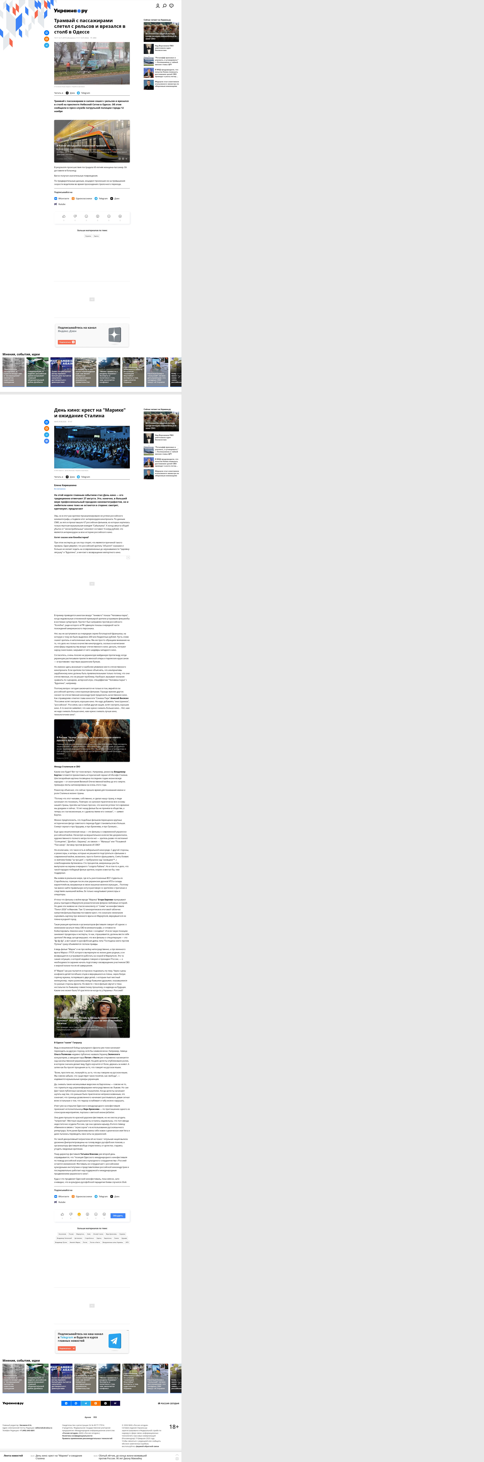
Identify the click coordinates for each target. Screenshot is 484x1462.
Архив (88, 1417)
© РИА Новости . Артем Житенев (64, 470)
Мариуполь (80, 1234)
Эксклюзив (62, 1234)
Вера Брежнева (111, 1234)
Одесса (96, 236)
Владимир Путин (61, 1242)
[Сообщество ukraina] (76, 1403)
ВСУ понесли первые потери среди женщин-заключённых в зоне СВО (161, 36)
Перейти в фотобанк (78, 86)
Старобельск (89, 1238)
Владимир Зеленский (64, 1238)
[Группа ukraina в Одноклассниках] (95, 1403)
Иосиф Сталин (98, 1234)
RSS (95, 1417)
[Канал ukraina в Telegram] (86, 1403)
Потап (85, 1242)
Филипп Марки (75, 1242)
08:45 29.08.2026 (60, 422)
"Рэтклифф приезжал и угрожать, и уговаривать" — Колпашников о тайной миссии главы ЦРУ (166, 61)
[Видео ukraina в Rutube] (115, 1403)
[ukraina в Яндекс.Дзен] (105, 1403)
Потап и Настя (95, 1242)
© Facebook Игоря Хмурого (62, 86)
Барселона (107, 1238)
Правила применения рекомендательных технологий (87, 1438)
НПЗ (127, 1242)
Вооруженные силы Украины (113, 1242)
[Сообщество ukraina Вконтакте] (66, 1403)
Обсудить (118, 1216)
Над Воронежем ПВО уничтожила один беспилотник (164, 48)
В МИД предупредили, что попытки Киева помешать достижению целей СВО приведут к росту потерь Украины (166, 73)
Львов (116, 1238)
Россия (71, 1234)
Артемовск (78, 1238)
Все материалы (60, 489)
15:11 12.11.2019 (60, 38)
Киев (88, 1234)
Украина (88, 236)
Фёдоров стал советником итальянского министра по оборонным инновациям (167, 84)
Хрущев (124, 1238)
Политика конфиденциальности (77, 1436)
